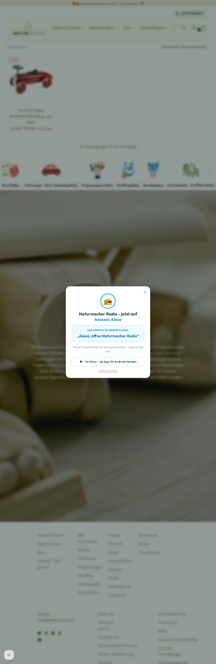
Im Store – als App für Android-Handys (110, 362)
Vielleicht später (108, 370)
